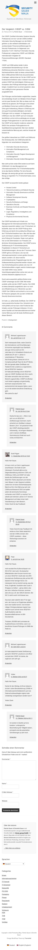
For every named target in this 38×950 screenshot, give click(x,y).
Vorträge (4, 922)
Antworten (8, 398)
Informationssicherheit (9, 878)
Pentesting (5, 894)
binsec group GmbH (21, 833)
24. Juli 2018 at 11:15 (18, 338)
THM (3, 919)
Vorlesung (5, 910)
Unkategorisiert (12, 320)
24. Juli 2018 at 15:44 (23, 411)
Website (4, 801)
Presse (4, 897)
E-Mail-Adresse (7, 792)
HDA (3, 912)
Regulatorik (6, 901)
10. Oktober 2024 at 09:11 (24, 718)
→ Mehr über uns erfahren (12, 848)
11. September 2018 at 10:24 (20, 456)
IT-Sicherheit (6, 885)
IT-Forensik (5, 882)
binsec (4, 875)
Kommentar (6, 759)
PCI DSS (5, 891)
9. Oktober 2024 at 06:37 (19, 677)
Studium (4, 904)
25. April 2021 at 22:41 (18, 647)
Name (4, 783)
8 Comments (28, 32)
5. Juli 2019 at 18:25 (17, 559)
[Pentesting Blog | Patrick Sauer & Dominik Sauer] (19, 15)
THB (3, 916)
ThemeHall (28, 938)
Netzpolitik (5, 888)
